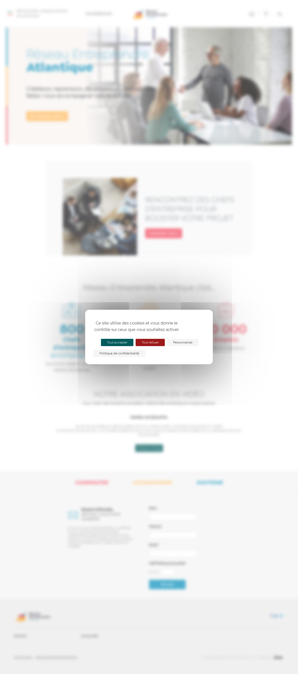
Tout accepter (117, 342)
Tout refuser (150, 342)
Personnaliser (183, 342)
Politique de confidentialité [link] (119, 353)
